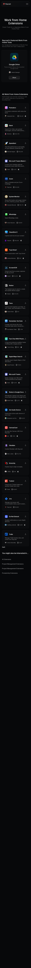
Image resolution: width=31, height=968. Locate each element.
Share (14, 77)
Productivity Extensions (10, 573)
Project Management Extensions (13, 564)
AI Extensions (6, 559)
